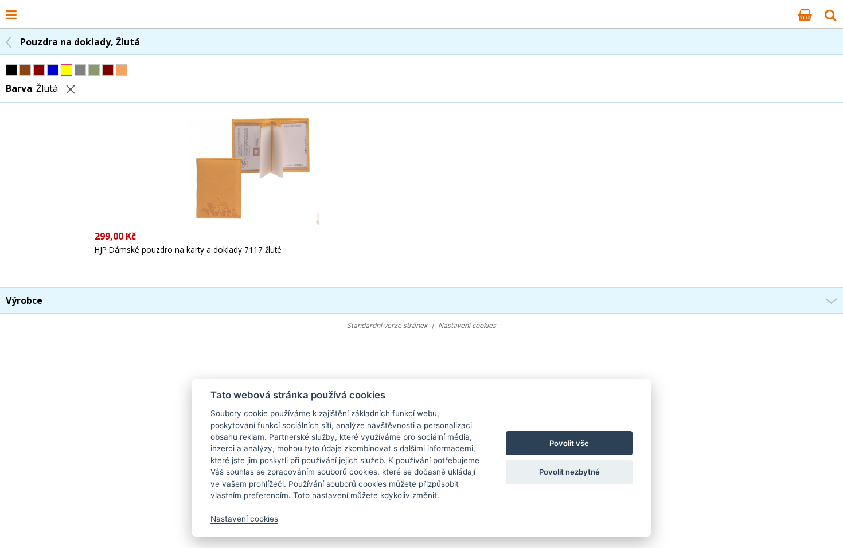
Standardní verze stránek (387, 325)
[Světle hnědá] (121, 70)
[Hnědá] (25, 70)
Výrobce (24, 300)
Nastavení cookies (467, 325)
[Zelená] (94, 70)
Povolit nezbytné (569, 471)
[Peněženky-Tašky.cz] (29, 7)
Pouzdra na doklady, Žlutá (80, 42)
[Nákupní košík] (805, 14)
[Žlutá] (66, 70)
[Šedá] (80, 70)
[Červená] (39, 70)
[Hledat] (830, 14)
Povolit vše (569, 443)
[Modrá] (52, 70)
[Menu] (11, 14)
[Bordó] (108, 70)
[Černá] (11, 70)
